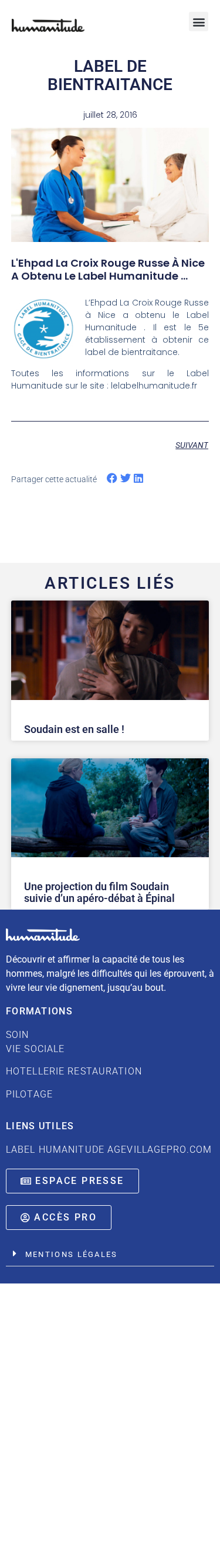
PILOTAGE (29, 1094)
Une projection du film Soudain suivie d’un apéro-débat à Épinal (99, 892)
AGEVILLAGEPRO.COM (159, 1149)
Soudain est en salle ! (74, 729)
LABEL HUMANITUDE (55, 1149)
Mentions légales (71, 1254)
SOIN (74, 1053)
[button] (198, 21)
